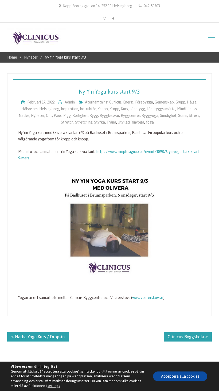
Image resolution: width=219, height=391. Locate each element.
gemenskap (164, 102)
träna (111, 122)
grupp (180, 102)
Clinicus (115, 102)
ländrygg (137, 109)
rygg (93, 115)
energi (128, 102)
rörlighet (80, 115)
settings (54, 386)
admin (70, 102)
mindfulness (187, 109)
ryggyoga (150, 115)
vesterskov (150, 298)
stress (194, 115)
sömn (182, 115)
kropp (114, 109)
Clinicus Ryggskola (186, 336)
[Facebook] (113, 18)
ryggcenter (130, 115)
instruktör (88, 109)
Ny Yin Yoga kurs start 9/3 (109, 92)
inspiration (69, 109)
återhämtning (96, 102)
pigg (67, 115)
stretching (83, 122)
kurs (124, 109)
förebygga (144, 102)
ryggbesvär (109, 115)
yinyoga (137, 122)
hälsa (192, 102)
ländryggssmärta (161, 109)
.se (161, 298)
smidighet (168, 115)
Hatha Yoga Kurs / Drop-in (40, 336)
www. (136, 298)
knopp (102, 109)
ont (49, 115)
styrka (99, 122)
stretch (67, 122)
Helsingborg (49, 109)
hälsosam (29, 109)
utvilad (124, 122)
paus (58, 115)
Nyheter (37, 115)
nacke (24, 115)
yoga (150, 122)
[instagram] (104, 18)
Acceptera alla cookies (180, 376)
